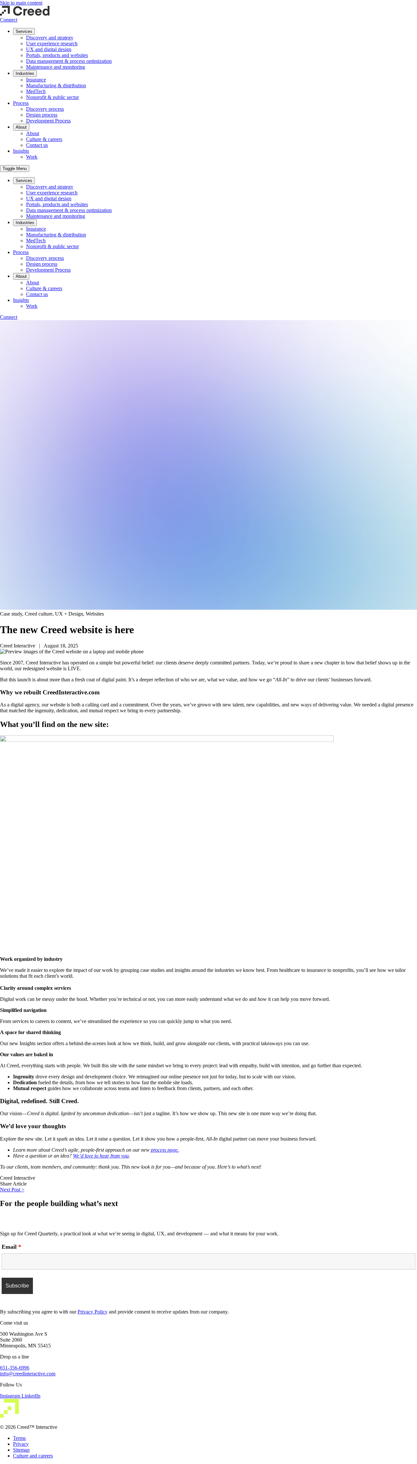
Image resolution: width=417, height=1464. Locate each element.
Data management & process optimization (69, 61)
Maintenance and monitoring (55, 67)
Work (31, 157)
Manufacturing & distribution (56, 85)
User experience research (52, 43)
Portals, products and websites (57, 55)
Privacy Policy (93, 1312)
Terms (19, 1438)
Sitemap (21, 1450)
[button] (14, 168)
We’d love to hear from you (101, 1155)
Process (21, 103)
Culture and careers (33, 1455)
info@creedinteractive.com (27, 1373)
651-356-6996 (14, 1368)
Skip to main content (21, 3)
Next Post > (12, 1189)
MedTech (36, 91)
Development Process (48, 120)
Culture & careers (44, 139)
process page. (165, 1150)
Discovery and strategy (49, 37)
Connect (8, 19)
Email (11, 1247)
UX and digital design (48, 49)
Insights (21, 151)
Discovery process (45, 109)
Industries (25, 73)
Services (24, 31)
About (21, 127)
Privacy (21, 1444)
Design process (41, 115)
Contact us (37, 145)
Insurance (36, 79)
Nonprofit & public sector (52, 97)
